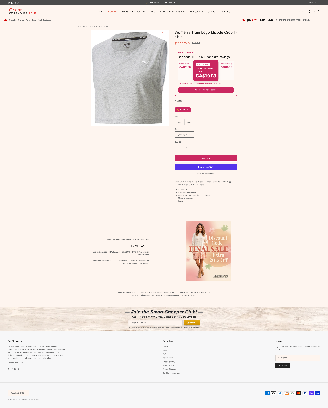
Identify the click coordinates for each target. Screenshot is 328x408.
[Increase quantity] (187, 147)
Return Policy (168, 358)
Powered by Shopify (34, 399)
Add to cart (206, 158)
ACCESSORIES (196, 12)
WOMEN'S (112, 12)
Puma (179, 101)
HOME (100, 12)
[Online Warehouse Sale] (24, 12)
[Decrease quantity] (177, 147)
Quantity (178, 142)
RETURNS (226, 12)
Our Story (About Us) (171, 373)
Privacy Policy (168, 365)
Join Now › (192, 323)
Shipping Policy (169, 362)
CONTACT (212, 12)
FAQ (164, 354)
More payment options (206, 173)
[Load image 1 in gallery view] (130, 78)
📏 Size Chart (182, 110)
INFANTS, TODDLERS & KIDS (172, 12)
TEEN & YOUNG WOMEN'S (133, 12)
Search (165, 347)
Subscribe (283, 365)
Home (79, 26)
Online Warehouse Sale (20, 399)
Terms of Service (169, 369)
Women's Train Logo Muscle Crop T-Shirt (95, 26)
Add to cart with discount (206, 90)
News (165, 350)
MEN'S (152, 12)
